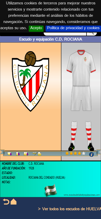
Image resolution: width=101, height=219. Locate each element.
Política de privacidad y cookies (73, 29)
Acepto (36, 29)
